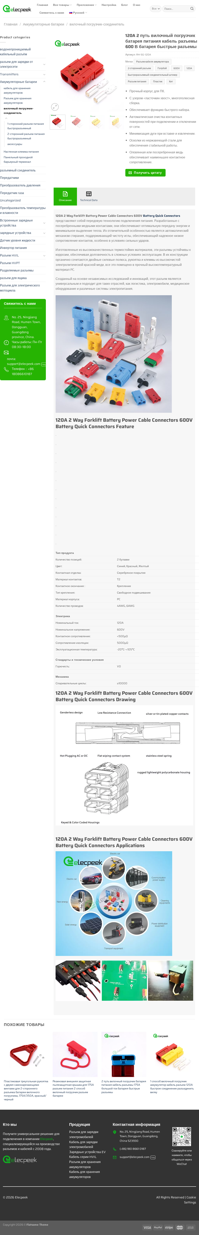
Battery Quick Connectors (161, 215)
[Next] (117, 74)
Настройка (109, 4)
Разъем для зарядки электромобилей (83, 1134)
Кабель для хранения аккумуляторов (84, 1174)
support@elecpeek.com (26, 363)
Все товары (61, 4)
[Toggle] (44, 64)
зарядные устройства (15, 232)
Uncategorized (10, 200)
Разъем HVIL (9, 255)
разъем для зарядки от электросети (16, 64)
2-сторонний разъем (139, 68)
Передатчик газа (12, 193)
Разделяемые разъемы (17, 270)
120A (189, 68)
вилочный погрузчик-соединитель (97, 24)
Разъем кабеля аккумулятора (152, 61)
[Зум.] (55, 107)
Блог (124, 4)
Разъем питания (137, 81)
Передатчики (9, 177)
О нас (136, 4)
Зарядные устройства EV (87, 1152)
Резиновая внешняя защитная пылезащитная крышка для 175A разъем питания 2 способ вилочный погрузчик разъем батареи (73, 1089)
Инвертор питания (13, 247)
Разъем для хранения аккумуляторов (17, 100)
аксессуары (14, 144)
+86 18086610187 (23, 371)
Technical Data (89, 200)
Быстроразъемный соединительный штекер (152, 75)
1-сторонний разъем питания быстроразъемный (25, 126)
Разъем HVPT (10, 263)
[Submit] (192, 8)
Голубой (162, 68)
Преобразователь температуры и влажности (23, 210)
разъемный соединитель (18, 170)
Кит (171, 81)
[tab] (65, 197)
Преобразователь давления (20, 185)
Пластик (157, 81)
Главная (42, 4)
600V (177, 68)
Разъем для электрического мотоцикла (20, 288)
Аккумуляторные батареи (43, 24)
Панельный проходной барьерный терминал (18, 159)
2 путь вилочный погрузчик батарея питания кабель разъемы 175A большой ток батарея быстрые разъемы (123, 1087)
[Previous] (56, 74)
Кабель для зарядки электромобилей (83, 1145)
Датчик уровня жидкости (17, 240)
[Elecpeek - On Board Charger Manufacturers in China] (17, 8)
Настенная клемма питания (21, 151)
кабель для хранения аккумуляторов (17, 90)
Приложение (85, 4)
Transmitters (9, 74)
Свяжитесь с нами (51, 12)
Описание (65, 200)
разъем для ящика (13, 278)
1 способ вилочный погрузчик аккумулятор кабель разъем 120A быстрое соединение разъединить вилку (172, 1087)
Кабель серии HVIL (83, 1156)
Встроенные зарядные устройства (16, 223)
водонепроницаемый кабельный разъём (15, 52)
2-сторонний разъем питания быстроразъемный (26, 136)
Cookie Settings (190, 1200)
